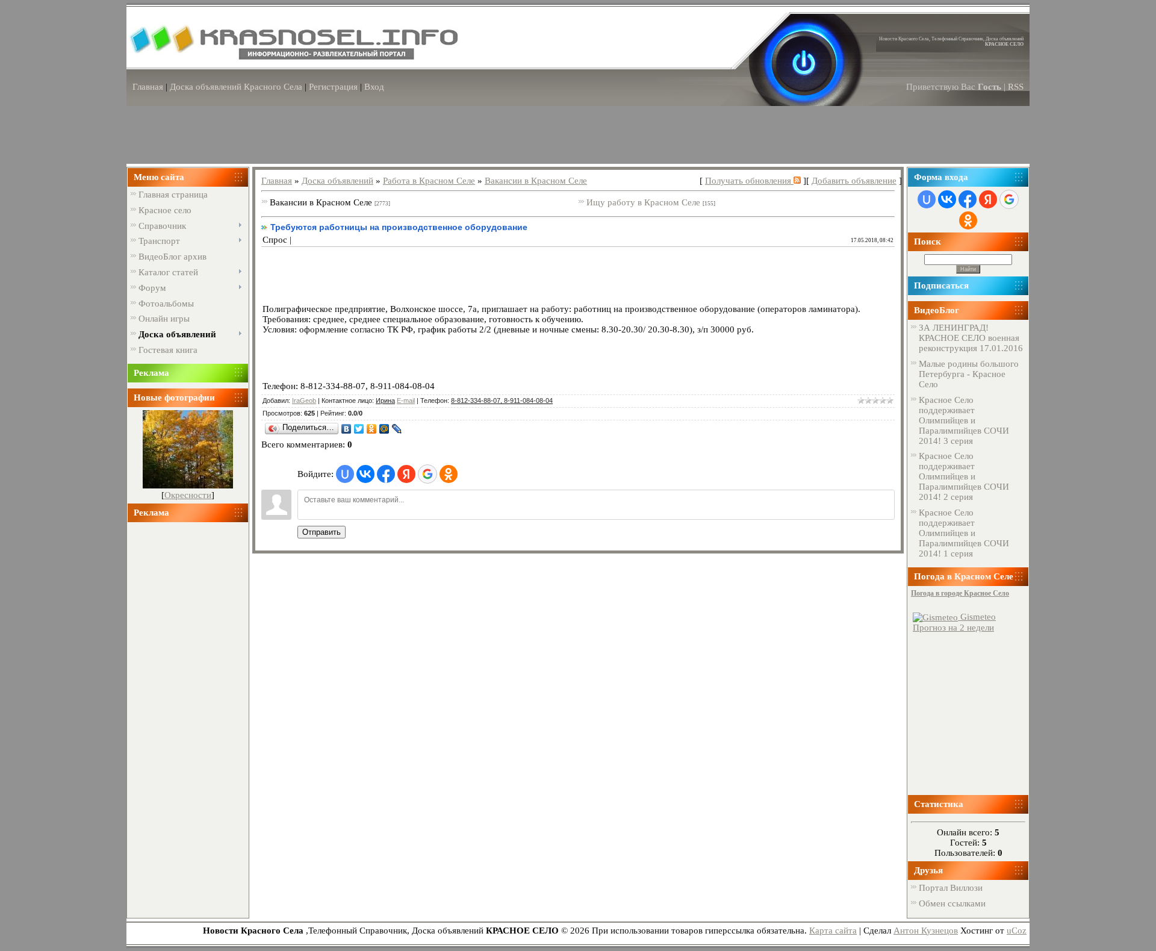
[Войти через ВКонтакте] (365, 474)
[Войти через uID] (345, 474)
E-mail (406, 400)
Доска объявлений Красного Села (236, 87)
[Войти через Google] (427, 474)
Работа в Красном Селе (429, 181)
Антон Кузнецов (925, 930)
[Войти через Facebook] (386, 474)
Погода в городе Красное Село (960, 593)
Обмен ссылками (952, 903)
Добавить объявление (854, 181)
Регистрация (333, 87)
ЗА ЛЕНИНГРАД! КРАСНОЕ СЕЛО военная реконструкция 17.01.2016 (971, 338)
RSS (1016, 87)
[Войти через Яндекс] (406, 474)
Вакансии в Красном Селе (536, 181)
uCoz (1017, 930)
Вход (374, 87)
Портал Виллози (951, 888)
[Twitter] (359, 429)
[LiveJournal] (397, 429)
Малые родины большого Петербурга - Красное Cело (969, 374)
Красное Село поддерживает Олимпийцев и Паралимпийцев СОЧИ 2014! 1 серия (964, 533)
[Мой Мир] (384, 429)
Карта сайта (833, 930)
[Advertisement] (188, 715)
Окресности (187, 495)
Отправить (321, 532)
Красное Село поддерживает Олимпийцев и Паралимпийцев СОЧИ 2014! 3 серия (964, 420)
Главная (147, 87)
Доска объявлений (337, 181)
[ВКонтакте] (346, 429)
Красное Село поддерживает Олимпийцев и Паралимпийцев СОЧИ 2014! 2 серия (964, 476)
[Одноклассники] (371, 429)
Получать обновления (749, 181)
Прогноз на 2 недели (953, 627)
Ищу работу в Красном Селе (643, 202)
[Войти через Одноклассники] (449, 474)
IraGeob (304, 400)
